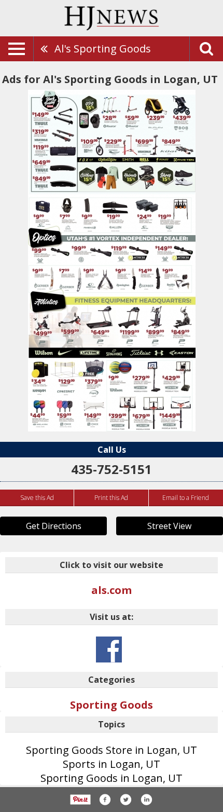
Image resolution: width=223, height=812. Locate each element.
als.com (111, 590)
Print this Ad (111, 497)
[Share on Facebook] (105, 799)
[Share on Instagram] (146, 799)
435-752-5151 (111, 469)
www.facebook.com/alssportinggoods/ (109, 649)
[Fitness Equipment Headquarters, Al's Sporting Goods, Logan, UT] (112, 260)
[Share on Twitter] (125, 799)
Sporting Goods (111, 705)
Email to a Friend (185, 497)
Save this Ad (37, 497)
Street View (169, 526)
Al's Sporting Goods (102, 49)
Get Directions (53, 526)
